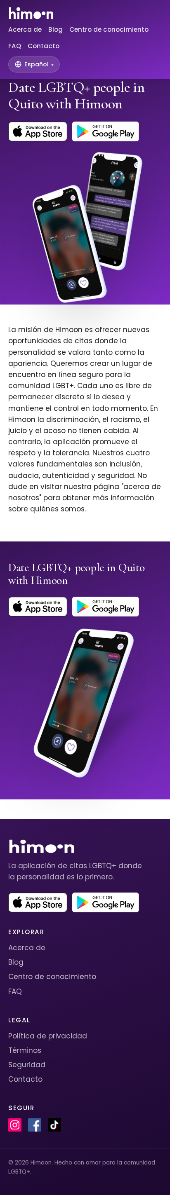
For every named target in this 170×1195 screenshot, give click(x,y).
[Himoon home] (30, 13)
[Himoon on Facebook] (34, 1125)
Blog (55, 29)
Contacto (43, 46)
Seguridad (26, 1065)
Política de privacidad (47, 1036)
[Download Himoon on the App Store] (37, 131)
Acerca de (25, 29)
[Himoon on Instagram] (14, 1125)
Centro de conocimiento (109, 29)
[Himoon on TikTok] (54, 1125)
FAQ (14, 46)
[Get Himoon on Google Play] (105, 131)
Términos (24, 1050)
